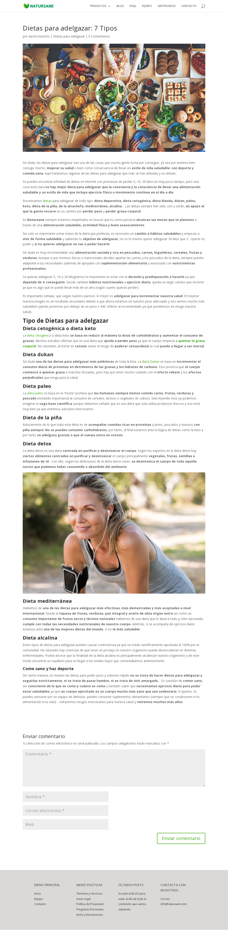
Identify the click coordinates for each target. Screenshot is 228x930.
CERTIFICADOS (167, 6)
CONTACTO (188, 6)
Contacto (40, 904)
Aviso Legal (83, 899)
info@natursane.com (174, 904)
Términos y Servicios (89, 893)
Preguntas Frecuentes (90, 909)
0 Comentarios (99, 36)
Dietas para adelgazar (69, 36)
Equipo (38, 899)
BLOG (120, 6)
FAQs (133, 6)
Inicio (37, 893)
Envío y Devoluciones (89, 915)
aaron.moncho (39, 36)
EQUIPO (147, 6)
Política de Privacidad (90, 904)
